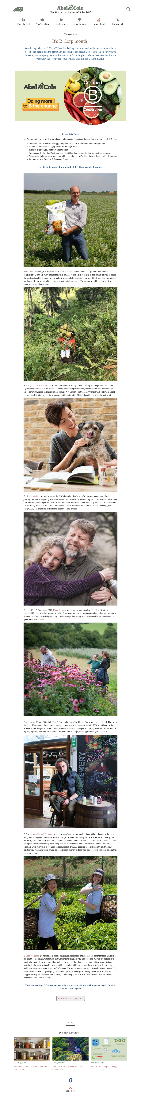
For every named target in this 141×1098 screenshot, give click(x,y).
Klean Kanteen (60, 610)
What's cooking (42, 24)
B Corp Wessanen (32, 956)
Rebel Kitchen (37, 385)
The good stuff (98, 24)
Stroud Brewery (45, 834)
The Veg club (117, 24)
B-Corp (70, 1023)
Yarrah (30, 271)
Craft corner (61, 24)
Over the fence (80, 24)
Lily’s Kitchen (33, 496)
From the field (23, 24)
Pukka (26, 722)
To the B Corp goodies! (71, 998)
